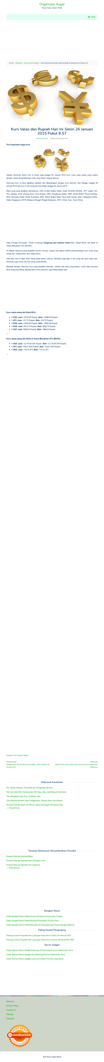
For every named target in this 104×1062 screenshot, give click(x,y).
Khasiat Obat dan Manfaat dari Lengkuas (23, 864)
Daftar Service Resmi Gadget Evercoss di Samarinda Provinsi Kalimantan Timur (39, 950)
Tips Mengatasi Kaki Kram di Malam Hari (23, 796)
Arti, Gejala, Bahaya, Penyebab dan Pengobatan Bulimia (29, 787)
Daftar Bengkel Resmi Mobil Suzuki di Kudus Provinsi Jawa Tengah (34, 916)
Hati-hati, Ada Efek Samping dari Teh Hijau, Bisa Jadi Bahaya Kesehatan (36, 791)
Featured (10, 1018)
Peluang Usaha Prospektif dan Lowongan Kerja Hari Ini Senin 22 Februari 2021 (38, 935)
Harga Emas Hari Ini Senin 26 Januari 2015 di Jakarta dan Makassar (76, 764)
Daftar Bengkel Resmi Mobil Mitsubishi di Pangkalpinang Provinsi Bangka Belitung (40, 924)
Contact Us (11, 1010)
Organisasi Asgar (52, 4)
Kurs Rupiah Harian (21, 755)
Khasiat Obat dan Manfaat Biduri (19, 856)
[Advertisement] (52, 40)
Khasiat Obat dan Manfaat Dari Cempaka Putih (25, 860)
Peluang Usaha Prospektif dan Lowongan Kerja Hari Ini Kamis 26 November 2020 (40, 939)
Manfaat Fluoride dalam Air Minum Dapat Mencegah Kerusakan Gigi (34, 804)
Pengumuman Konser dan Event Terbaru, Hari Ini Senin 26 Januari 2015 (27, 764)
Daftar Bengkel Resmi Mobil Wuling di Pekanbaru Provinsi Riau (32, 920)
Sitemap (9, 1014)
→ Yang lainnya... (13, 807)
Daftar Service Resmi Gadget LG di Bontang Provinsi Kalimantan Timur (35, 954)
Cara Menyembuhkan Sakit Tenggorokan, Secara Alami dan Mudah (34, 800)
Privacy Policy (12, 1005)
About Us (10, 1001)
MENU (93, 17)
